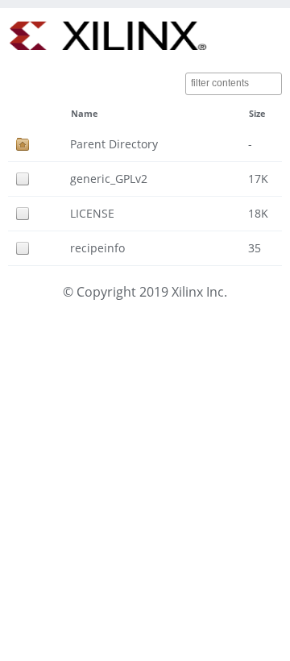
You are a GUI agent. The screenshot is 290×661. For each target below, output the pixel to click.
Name (84, 113)
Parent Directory (114, 144)
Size (257, 113)
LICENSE (92, 213)
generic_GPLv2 (108, 178)
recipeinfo (97, 248)
